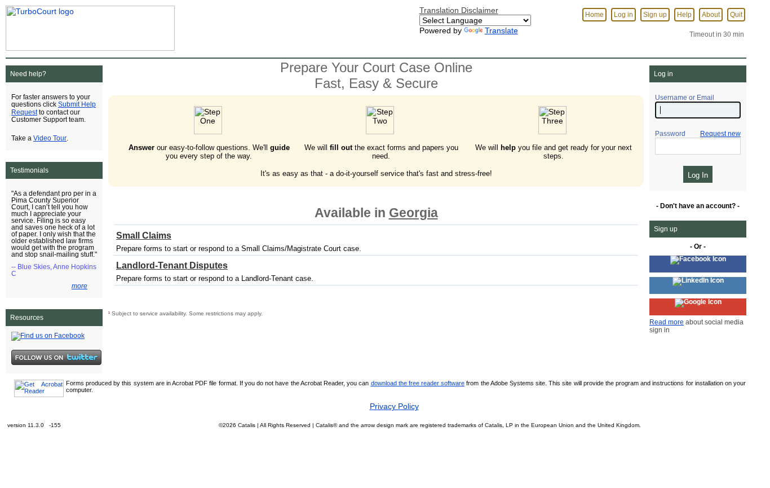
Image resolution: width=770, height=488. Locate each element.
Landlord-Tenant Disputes (172, 265)
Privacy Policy (394, 406)
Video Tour (50, 138)
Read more (666, 322)
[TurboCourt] (87, 24)
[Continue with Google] (697, 306)
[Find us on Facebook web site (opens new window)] (48, 336)
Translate (501, 30)
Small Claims (143, 235)
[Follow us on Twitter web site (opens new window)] (56, 357)
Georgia (413, 212)
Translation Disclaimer (458, 10)
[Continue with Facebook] (697, 264)
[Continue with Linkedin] (697, 285)
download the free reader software (418, 383)
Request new (720, 134)
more (79, 286)
